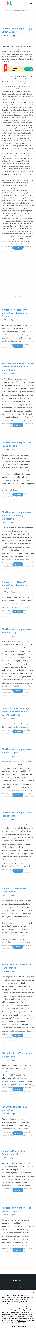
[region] (18, 1310)
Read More (18, 346)
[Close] (33, 1292)
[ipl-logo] (9, 4)
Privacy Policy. (22, 1322)
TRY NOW (29, 69)
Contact (18, 1287)
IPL (3, 9)
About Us (17, 1284)
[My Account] (32, 3)
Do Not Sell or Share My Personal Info (18, 1326)
